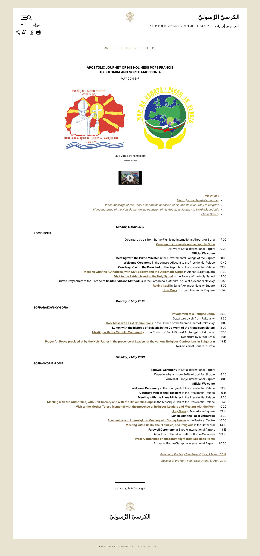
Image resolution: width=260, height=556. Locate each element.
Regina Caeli (161, 285)
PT (154, 48)
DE (113, 48)
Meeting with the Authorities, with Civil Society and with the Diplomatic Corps (100, 402)
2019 (210, 26)
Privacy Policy (107, 546)
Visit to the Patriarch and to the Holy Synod (143, 276)
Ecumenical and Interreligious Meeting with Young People (147, 420)
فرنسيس (231, 26)
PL (147, 48)
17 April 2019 (193, 460)
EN (121, 48)
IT (141, 48)
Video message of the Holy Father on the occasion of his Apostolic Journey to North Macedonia (156, 209)
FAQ (155, 546)
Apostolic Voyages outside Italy (177, 26)
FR (134, 48)
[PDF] (31, 32)
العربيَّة (33, 26)
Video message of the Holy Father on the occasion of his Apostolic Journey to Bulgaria (162, 205)
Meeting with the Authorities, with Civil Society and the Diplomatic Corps (133, 271)
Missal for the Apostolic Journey (198, 200)
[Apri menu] (23, 18)
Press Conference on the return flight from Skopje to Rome (175, 438)
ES (127, 48)
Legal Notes (143, 546)
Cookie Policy (126, 546)
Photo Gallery (210, 214)
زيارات (219, 26)
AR (106, 48)
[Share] (18, 33)
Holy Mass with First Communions (129, 323)
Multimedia (212, 195)
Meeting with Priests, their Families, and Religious (159, 425)
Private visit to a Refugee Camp (193, 314)
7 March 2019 (193, 454)
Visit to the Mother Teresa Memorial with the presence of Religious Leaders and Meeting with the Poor (145, 406)
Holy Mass (170, 290)
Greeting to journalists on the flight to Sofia (185, 244)
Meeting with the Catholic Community (118, 332)
